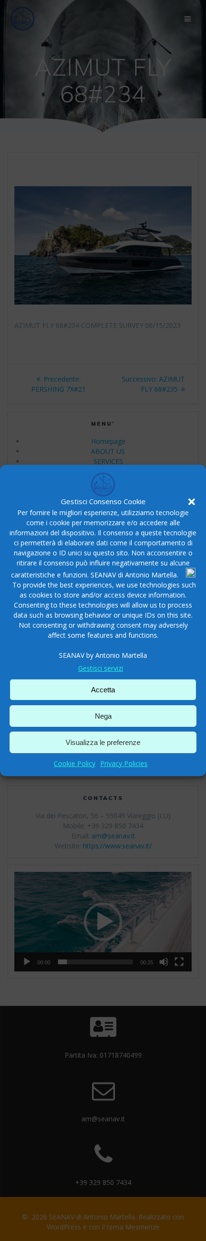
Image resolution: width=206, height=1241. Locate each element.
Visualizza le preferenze (103, 742)
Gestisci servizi (100, 668)
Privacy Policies (124, 763)
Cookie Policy (74, 763)
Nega (103, 716)
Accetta (103, 690)
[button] (191, 502)
